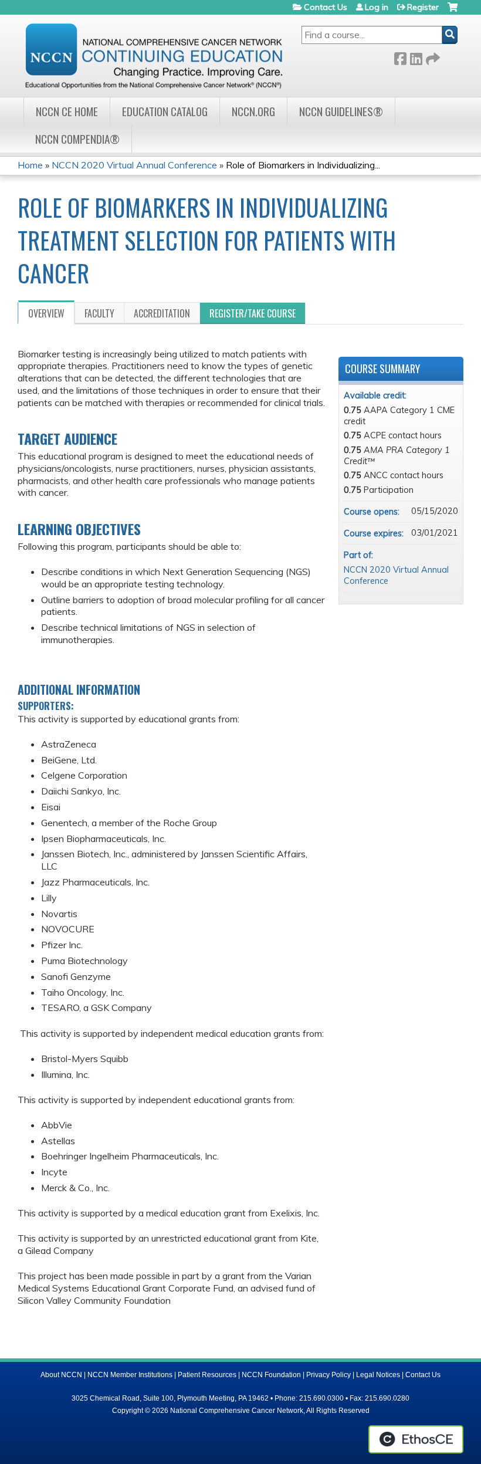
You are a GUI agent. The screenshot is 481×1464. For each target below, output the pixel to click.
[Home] (153, 56)
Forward (432, 56)
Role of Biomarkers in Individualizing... (303, 165)
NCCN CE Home (67, 111)
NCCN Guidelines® (341, 111)
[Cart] (453, 11)
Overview (46, 313)
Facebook (400, 56)
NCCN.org (253, 111)
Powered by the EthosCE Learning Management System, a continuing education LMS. (415, 1439)
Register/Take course (252, 313)
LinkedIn (416, 56)
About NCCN (61, 1375)
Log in (376, 7)
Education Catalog (165, 111)
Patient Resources (207, 1375)
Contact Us (325, 7)
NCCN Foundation (271, 1375)
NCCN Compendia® (77, 138)
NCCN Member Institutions (129, 1375)
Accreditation (162, 313)
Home (30, 165)
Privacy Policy (328, 1375)
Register (423, 7)
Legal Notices (378, 1375)
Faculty (99, 313)
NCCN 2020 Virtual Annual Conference (134, 165)
